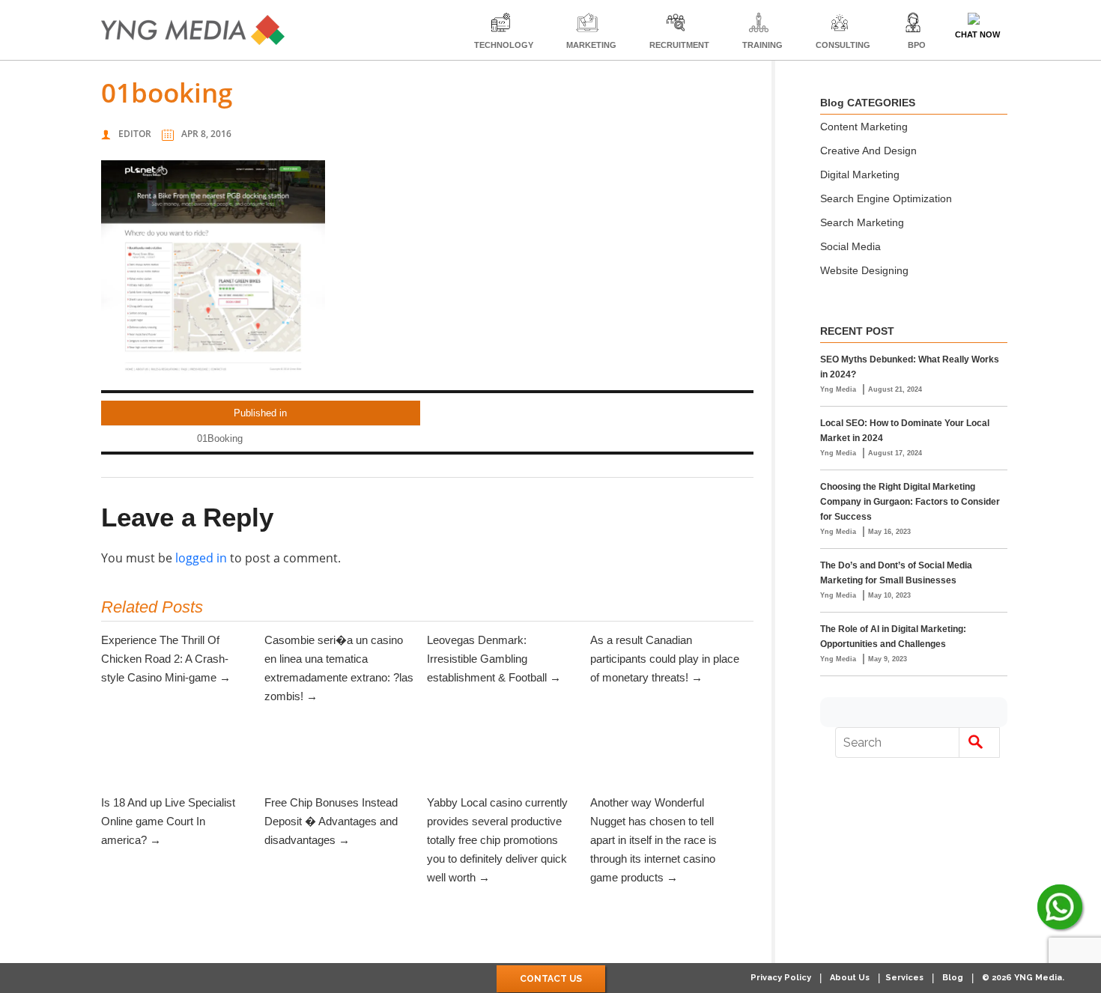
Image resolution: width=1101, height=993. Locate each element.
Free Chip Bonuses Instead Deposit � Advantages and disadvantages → (331, 821)
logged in (201, 558)
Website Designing (864, 270)
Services (904, 978)
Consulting (843, 44)
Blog (952, 978)
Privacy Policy (780, 978)
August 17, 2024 (895, 453)
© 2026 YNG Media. (1023, 978)
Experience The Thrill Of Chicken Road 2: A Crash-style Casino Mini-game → (166, 659)
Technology (503, 44)
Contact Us (551, 979)
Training (762, 44)
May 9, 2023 (887, 659)
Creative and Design (868, 151)
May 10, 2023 (889, 595)
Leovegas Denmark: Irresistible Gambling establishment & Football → (494, 659)
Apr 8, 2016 (206, 133)
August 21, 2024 (895, 389)
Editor (134, 133)
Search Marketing (862, 222)
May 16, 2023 (889, 531)
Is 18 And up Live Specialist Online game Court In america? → (168, 821)
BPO (917, 44)
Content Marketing (864, 127)
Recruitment (679, 44)
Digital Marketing (860, 174)
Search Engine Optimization (886, 198)
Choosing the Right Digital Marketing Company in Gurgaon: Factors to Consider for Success (910, 502)
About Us (850, 978)
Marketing (591, 44)
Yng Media (839, 389)
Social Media (850, 246)
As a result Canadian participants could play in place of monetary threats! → (664, 659)
